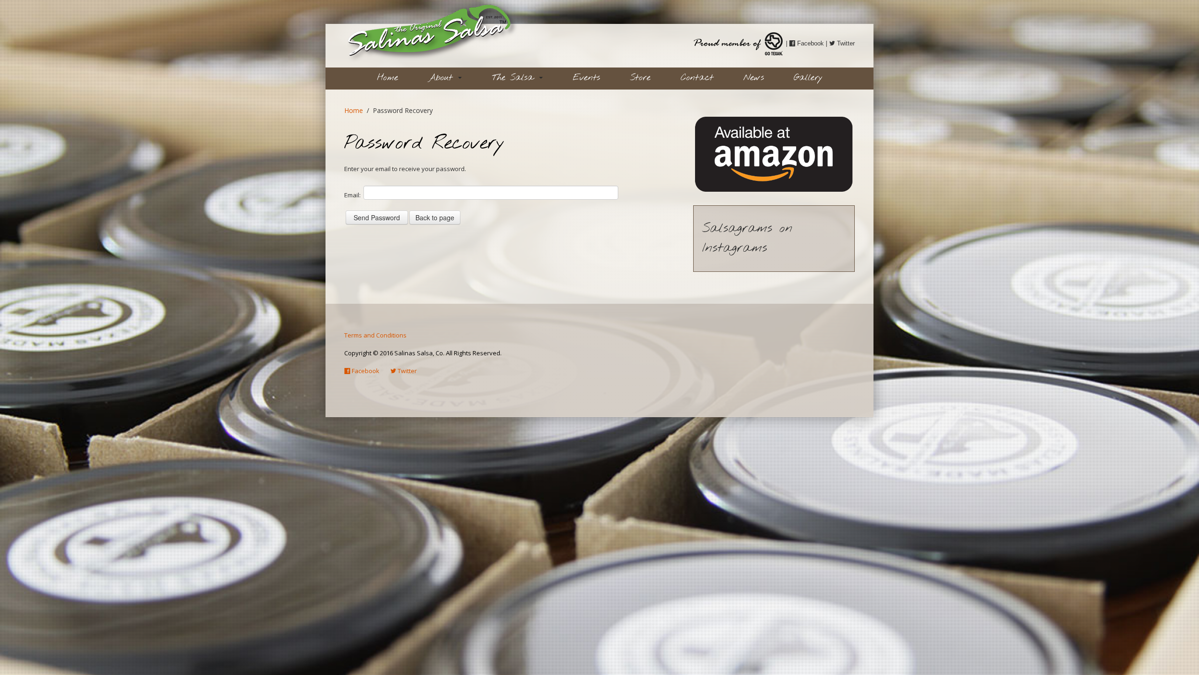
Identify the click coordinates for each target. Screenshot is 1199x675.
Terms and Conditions (375, 335)
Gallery (808, 78)
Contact (697, 78)
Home (387, 78)
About (442, 78)
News (753, 78)
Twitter (845, 43)
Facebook (809, 43)
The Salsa (515, 78)
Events (586, 78)
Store (640, 78)
